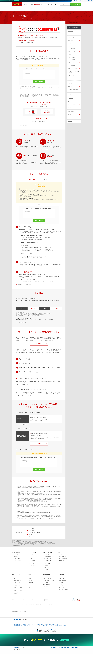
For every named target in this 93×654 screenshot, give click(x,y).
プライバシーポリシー (26, 599)
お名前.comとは (16, 556)
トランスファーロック (24, 194)
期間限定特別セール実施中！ (32, 35)
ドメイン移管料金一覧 (21, 322)
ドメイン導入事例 (17, 558)
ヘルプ (60, 554)
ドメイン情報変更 (32, 560)
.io (29, 585)
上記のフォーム (22, 229)
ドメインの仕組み (71, 75)
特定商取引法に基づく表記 (16, 599)
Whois (37, 599)
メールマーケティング (17, 580)
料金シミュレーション (32, 565)
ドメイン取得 (70, 43)
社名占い (70, 121)
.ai (29, 584)
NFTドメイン (46, 586)
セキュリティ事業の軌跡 (62, 625)
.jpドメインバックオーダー (48, 578)
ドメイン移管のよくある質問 (34, 532)
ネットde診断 (46, 554)
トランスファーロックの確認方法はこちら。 (28, 196)
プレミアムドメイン (32, 536)
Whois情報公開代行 (47, 556)
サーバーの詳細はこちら (39, 343)
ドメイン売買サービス (48, 560)
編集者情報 (70, 107)
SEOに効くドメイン (62, 584)
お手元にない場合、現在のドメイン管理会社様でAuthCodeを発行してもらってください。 (39, 190)
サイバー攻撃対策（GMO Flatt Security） (46, 625)
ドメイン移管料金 (31, 530)
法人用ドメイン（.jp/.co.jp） (74, 34)
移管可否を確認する (39, 81)
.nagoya (30, 580)
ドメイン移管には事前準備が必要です (39, 65)
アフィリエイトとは (72, 78)
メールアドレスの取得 (72, 68)
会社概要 (46, 599)
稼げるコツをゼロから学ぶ (63, 576)
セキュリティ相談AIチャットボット (54, 624)
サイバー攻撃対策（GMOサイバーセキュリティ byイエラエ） (30, 625)
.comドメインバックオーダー (49, 580)
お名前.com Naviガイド (63, 556)
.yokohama (31, 582)
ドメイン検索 (70, 40)
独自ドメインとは (71, 37)
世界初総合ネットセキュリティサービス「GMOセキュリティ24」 (23, 624)
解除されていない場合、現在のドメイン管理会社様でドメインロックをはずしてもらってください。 (37, 195)
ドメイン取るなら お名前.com (17, 11)
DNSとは (70, 101)
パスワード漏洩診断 (37, 624)
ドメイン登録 (31, 554)
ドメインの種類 (31, 563)
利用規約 (33, 599)
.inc (29, 587)
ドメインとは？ (31, 534)
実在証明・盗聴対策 (17, 625)
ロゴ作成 (70, 117)
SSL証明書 (46, 565)
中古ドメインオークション (48, 576)
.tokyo (30, 578)
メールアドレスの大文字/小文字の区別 (74, 72)
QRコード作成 (71, 111)
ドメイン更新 (31, 558)
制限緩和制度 (22, 95)
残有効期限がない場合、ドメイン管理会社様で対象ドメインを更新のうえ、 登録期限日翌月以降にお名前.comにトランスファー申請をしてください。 (39, 199)
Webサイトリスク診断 (44, 624)
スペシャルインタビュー (18, 560)
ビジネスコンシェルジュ (63, 582)
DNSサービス (46, 567)
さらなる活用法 (61, 587)
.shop (30, 576)
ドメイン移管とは (31, 528)
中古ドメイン (71, 83)
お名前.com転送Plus (47, 563)
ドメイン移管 (27, 11)
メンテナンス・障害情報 (63, 558)
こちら (80, 22)
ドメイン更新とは (71, 54)
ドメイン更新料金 (72, 57)
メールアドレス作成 (72, 104)
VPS (14, 578)
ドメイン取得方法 (72, 46)
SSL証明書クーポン (17, 585)
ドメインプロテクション (48, 558)
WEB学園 (70, 81)
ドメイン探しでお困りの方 (63, 589)
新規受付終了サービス (17, 593)
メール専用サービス (17, 582)
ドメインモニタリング (48, 569)
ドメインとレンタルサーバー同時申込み (74, 98)
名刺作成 (70, 114)
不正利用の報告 (61, 560)
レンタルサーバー (71, 94)
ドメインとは (70, 31)
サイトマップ (41, 599)
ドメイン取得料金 (72, 48)
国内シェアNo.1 (37, 4)
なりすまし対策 (55, 625)
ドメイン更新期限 (72, 59)
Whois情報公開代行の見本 (73, 89)
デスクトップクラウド (17, 584)
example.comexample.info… (27, 74)
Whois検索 (70, 86)
